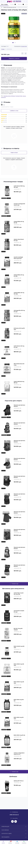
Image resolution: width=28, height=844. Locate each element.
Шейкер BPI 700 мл (18, 780)
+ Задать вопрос (14, 152)
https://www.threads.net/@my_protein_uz (15, 821)
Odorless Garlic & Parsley (9, 96)
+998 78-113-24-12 (14, 814)
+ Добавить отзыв (14, 110)
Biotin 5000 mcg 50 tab (19, 735)
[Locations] (24, 1)
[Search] (4, 1)
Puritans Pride (24, 46)
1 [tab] (13, 42)
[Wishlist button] (22, 53)
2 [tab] (15, 42)
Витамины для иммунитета (13, 588)
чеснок (24, 96)
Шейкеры (13, 776)
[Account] (26, 1)
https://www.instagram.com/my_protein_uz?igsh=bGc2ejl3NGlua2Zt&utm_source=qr (12, 821)
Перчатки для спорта (13, 401)
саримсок (3, 97)
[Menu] (1, 1)
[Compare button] (25, 53)
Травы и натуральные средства (9, 7)
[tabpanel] (14, 28)
